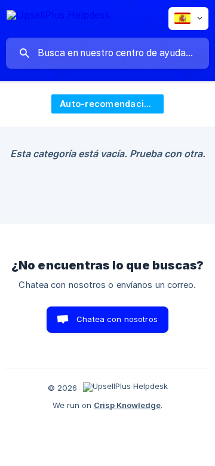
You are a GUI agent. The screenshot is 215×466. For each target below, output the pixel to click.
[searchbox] (107, 53)
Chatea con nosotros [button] (117, 319)
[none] (58, 17)
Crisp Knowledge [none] (127, 405)
